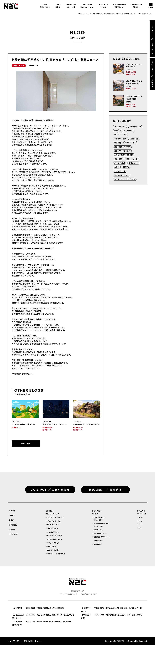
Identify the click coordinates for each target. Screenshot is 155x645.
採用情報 (12, 529)
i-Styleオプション (53, 543)
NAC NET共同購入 (53, 550)
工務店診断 (13, 525)
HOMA (141, 517)
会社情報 (12, 510)
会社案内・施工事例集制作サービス (101, 524)
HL (140, 528)
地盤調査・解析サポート (102, 537)
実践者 (11, 520)
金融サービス (98, 530)
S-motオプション (53, 532)
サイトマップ (13, 534)
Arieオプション (52, 546)
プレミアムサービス (53, 521)
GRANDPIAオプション (54, 539)
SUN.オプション (52, 528)
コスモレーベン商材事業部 (56, 554)
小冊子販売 (97, 544)
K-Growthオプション (54, 535)
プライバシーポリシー (33, 641)
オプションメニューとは (55, 517)
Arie (140, 521)
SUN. (140, 525)
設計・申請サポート (100, 533)
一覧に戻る (26, 443)
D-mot (11, 515)
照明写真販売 (98, 540)
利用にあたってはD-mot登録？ (100, 518)
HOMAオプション (53, 525)
